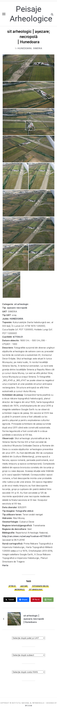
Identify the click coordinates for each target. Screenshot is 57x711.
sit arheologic (21, 304)
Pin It (37, 599)
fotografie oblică (24, 511)
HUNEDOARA (24, 48)
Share (24, 599)
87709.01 (18, 336)
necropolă (21, 307)
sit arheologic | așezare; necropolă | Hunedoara (33, 618)
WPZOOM (28, 706)
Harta (5, 565)
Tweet (11, 599)
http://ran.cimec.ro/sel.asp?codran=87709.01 (26, 536)
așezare (11, 307)
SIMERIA (37, 48)
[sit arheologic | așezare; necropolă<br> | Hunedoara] (14, 618)
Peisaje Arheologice (31, 13)
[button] (3, 14)
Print (49, 599)
